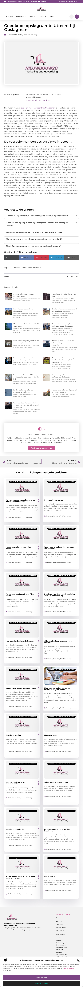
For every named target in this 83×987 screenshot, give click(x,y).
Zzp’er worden (50, 876)
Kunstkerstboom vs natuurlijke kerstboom (57, 830)
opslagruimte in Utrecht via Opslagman (38, 108)
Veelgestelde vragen (33, 97)
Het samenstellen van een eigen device (19, 548)
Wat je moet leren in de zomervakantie (15, 783)
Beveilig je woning (13, 735)
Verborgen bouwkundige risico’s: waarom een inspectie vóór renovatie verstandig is (26, 405)
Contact (51, 16)
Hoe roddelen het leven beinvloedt (20, 641)
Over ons (31, 16)
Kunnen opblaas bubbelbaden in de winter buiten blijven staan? (20, 501)
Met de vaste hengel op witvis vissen (21, 688)
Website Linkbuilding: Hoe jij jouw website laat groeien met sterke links (62, 945)
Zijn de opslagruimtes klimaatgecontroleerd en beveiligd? (41, 239)
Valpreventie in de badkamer (56, 782)
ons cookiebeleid (68, 968)
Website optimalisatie (15, 829)
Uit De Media (20, 16)
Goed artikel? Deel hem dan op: (39, 100)
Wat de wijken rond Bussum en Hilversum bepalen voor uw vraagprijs (63, 343)
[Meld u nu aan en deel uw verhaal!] (41, 428)
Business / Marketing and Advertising (22, 35)
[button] (79, 960)
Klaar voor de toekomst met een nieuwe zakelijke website (57, 689)
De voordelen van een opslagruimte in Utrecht (43, 94)
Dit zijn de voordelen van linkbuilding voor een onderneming (59, 595)
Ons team (42, 16)
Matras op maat (50, 735)
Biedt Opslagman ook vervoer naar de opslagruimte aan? (41, 246)
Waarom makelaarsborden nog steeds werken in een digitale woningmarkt (63, 360)
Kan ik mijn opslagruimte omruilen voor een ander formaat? (41, 232)
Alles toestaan (41, 977)
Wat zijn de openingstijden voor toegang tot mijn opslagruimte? (41, 216)
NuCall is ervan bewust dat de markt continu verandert (21, 877)
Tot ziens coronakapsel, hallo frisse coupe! (20, 595)
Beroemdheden (61, 927)
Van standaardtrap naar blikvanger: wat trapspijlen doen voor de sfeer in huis (26, 377)
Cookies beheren (41, 983)
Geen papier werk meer (54, 500)
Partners (9, 16)
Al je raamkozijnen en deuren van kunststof (58, 642)
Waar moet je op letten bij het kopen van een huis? (59, 548)
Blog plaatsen (60, 934)
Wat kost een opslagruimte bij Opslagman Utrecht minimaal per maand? (41, 224)
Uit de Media (60, 931)
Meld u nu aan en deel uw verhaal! (41, 435)
